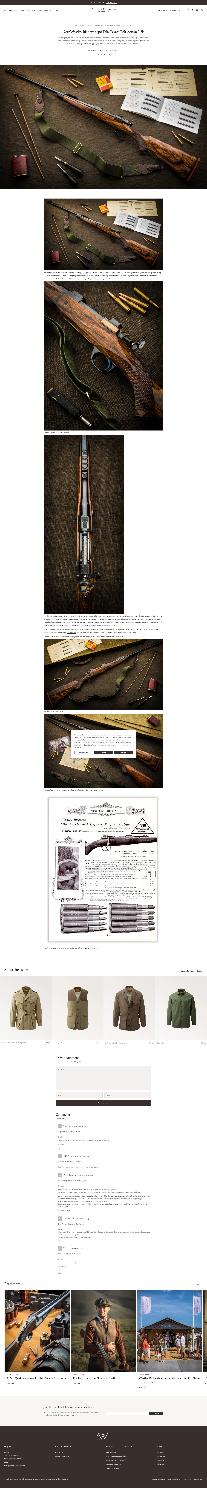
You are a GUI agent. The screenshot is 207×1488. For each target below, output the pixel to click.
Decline (103, 752)
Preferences (83, 752)
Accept (123, 752)
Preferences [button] (78, 747)
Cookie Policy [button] (88, 745)
